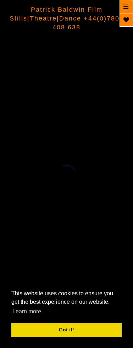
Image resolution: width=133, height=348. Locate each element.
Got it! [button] (66, 329)
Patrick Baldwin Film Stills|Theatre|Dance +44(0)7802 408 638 (67, 18)
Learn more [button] (26, 311)
